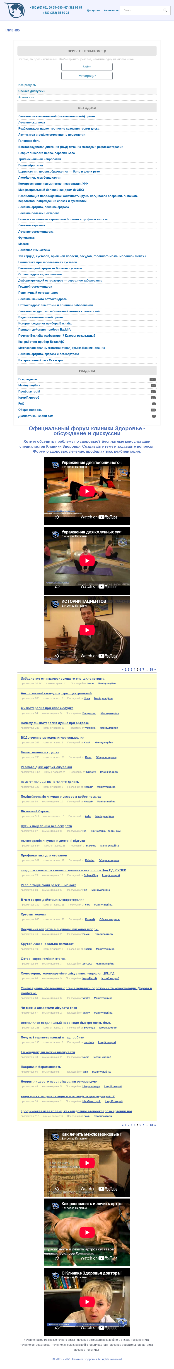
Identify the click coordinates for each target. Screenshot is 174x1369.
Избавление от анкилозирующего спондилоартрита (62, 678)
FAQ (86, 403)
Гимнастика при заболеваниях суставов (47, 262)
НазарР (88, 786)
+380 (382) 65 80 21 (56, 12)
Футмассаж (26, 237)
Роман (86, 934)
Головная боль (29, 140)
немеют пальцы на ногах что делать (50, 781)
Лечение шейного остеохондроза (42, 299)
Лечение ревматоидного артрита (131, 1344)
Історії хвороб (86, 397)
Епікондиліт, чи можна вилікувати (48, 1052)
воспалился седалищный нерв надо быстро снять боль (66, 1022)
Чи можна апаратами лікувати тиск (49, 1008)
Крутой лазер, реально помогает (47, 944)
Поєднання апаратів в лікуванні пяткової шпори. (60, 929)
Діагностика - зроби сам (86, 416)
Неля (90, 683)
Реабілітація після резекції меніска (48, 885)
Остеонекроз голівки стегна (43, 958)
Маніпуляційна (86, 385)
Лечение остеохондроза (35, 231)
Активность (111, 10)
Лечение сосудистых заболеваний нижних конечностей (59, 311)
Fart (84, 890)
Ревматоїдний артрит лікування (46, 767)
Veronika (90, 727)
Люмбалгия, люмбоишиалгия (39, 177)
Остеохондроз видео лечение (40, 274)
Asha (88, 816)
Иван (88, 757)
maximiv (91, 845)
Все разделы (27, 85)
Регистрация (87, 76)
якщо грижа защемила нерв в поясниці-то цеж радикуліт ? (68, 1096)
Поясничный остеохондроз (38, 292)
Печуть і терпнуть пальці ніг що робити (52, 1037)
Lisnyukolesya (91, 1086)
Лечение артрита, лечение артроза (43, 207)
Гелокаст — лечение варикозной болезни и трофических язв (63, 219)
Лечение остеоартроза (35, 1344)
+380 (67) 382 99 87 (69, 7)
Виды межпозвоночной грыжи (40, 317)
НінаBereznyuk (91, 1101)
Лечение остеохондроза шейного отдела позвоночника (113, 1339)
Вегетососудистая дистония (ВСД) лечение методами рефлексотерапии (70, 147)
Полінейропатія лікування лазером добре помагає (61, 796)
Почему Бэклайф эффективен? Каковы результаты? (56, 335)
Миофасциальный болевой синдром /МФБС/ (51, 190)
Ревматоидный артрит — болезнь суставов (50, 268)
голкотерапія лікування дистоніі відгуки (53, 840)
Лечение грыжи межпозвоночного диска (49, 1339)
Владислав (89, 713)
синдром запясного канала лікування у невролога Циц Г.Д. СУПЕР (73, 870)
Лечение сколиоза (31, 122)
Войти (86, 67)
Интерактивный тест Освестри (40, 360)
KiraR (87, 742)
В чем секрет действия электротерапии (53, 899)
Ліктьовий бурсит (35, 811)
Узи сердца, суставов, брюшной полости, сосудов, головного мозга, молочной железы (82, 256)
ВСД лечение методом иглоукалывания (52, 737)
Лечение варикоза (31, 225)
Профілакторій (86, 391)
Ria (84, 831)
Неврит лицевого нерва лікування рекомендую (59, 1081)
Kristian (89, 860)
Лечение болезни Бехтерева (38, 213)
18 (151, 669)
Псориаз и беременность (41, 1067)
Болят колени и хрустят (40, 752)
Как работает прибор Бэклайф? (41, 341)
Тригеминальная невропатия (39, 159)
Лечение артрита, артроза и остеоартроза (48, 354)
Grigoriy (91, 772)
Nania (85, 1057)
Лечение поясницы (86, 1349)
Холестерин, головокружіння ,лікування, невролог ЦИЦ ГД (67, 973)
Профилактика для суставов (44, 855)
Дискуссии (93, 10)
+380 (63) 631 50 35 (43, 7)
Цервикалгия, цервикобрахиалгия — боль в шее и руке (59, 171)
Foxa (86, 1116)
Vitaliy (86, 998)
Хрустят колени (33, 914)
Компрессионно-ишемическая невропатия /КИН (53, 183)
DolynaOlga (91, 875)
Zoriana (87, 963)
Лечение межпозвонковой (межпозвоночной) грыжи (56, 116)
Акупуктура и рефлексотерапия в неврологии (51, 134)
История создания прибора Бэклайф (45, 323)
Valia (85, 1071)
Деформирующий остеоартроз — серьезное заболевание (60, 280)
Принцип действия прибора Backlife (44, 329)
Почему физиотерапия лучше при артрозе (55, 723)
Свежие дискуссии (31, 91)
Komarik (90, 919)
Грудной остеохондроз (35, 286)
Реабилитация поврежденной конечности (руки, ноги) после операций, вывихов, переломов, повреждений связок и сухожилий (78, 198)
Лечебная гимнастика (34, 250)
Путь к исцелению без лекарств (46, 826)
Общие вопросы (86, 409)
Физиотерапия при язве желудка (47, 708)
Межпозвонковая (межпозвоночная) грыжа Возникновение (61, 348)
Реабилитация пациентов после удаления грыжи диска (58, 128)
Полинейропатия (30, 165)
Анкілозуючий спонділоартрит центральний (56, 693)
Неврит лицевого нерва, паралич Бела (46, 153)
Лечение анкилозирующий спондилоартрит (80, 1344)
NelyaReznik (89, 978)
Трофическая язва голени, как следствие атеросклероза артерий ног (76, 1111)
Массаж (23, 244)
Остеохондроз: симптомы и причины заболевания (55, 305)
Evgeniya (89, 1027)
